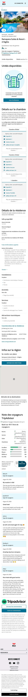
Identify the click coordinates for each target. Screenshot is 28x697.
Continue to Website (14, 694)
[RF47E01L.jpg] (14, 22)
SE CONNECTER (19, 3)
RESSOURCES (4, 652)
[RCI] (3, 3)
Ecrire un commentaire (14, 610)
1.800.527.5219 (14, 668)
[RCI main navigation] (25, 3)
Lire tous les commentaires (14, 606)
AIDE (2, 649)
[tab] (7, 59)
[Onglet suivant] (27, 59)
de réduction (22, 462)
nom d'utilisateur (14, 100)
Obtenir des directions (14, 363)
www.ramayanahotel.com (9, 341)
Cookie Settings (14, 690)
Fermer (4, 269)
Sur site (17, 462)
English (23, 469)
